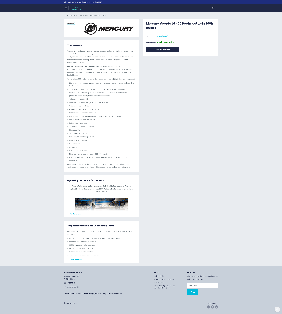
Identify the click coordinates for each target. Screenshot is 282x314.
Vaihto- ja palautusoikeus (164, 279)
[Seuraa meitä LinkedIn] (216, 307)
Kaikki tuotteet (73, 15)
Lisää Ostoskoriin (163, 49)
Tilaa (193, 292)
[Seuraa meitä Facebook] (208, 307)
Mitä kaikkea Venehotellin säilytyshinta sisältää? (83, 2)
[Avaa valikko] (66, 8)
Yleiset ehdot (159, 276)
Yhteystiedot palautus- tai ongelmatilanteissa (164, 287)
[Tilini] (213, 8)
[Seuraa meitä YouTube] (212, 307)
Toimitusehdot (160, 282)
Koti (65, 15)
